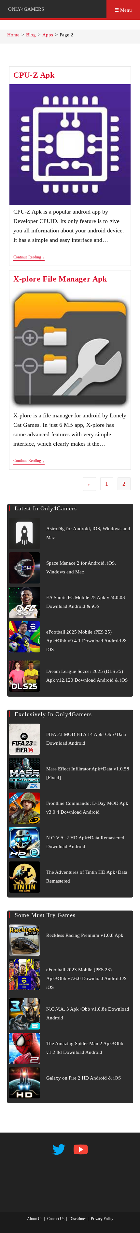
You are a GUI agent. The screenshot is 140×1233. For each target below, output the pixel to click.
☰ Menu (123, 10)
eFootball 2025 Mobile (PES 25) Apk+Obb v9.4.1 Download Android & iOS (86, 640)
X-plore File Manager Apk (60, 279)
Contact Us (55, 1218)
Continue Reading (29, 258)
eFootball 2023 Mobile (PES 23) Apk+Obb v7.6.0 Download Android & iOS (86, 978)
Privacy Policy (102, 1218)
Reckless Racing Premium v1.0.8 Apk (84, 935)
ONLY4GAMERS (26, 9)
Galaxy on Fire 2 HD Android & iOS (83, 1078)
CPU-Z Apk (33, 75)
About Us (34, 1218)
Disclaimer (77, 1218)
